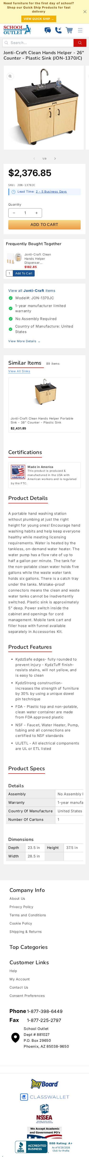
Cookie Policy (20, 923)
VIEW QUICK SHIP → (39, 19)
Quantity (14, 204)
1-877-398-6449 (44, 1011)
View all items (32, 290)
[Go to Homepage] (17, 29)
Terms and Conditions (27, 915)
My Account (19, 979)
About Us (17, 898)
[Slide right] (55, 158)
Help (13, 971)
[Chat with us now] (47, 30)
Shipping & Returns (25, 932)
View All (19, 371)
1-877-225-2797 (44, 1020)
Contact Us (18, 987)
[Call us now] (58, 30)
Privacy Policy (21, 907)
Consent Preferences (27, 996)
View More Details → (24, 341)
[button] (69, 30)
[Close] (84, 11)
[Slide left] (34, 158)
